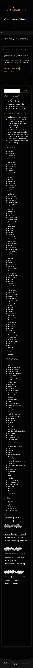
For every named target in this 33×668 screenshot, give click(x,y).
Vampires (11, 478)
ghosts (7, 540)
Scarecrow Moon (10, 567)
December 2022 (12, 164)
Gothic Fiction (12, 418)
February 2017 (12, 265)
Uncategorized (12, 470)
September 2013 (12, 341)
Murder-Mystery (13, 442)
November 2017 (12, 245)
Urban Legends (12, 474)
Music (10, 444)
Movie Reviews (12, 440)
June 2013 (10, 348)
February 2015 (12, 314)
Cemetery (11, 389)
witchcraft (16, 580)
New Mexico (16, 550)
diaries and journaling (14, 406)
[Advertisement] (16, 623)
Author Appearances (14, 367)
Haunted (10, 423)
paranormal (20, 557)
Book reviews (12, 382)
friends (20, 537)
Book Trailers (12, 386)
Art (9, 365)
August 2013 (11, 343)
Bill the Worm (19, 521)
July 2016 (10, 279)
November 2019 (12, 198)
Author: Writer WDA (18, 663)
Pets (9, 448)
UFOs (9, 467)
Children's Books (13, 395)
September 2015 (12, 301)
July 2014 (10, 326)
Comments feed (12, 508)
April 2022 (11, 169)
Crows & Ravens (12, 399)
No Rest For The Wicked (15, 446)
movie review (9, 547)
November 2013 (12, 337)
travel (15, 577)
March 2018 (11, 237)
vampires (22, 577)
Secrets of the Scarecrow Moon (17, 461)
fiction (22, 534)
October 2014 (12, 322)
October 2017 (12, 247)
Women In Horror (13, 485)
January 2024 (11, 160)
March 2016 (11, 288)
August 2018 (11, 226)
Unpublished (12, 472)
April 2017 (11, 260)
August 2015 (11, 303)
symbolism (19, 573)
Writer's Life (11, 489)
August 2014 (11, 324)
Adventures (11, 363)
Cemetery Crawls (13, 391)
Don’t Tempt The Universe (15, 102)
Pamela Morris (22, 55)
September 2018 (12, 224)
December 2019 (12, 196)
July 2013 (10, 346)
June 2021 (10, 179)
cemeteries (15, 524)
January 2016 (11, 292)
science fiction (10, 570)
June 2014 (10, 329)
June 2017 (10, 256)
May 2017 (10, 258)
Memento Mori (12, 433)
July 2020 (10, 190)
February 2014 (12, 333)
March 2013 (11, 354)
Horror (10, 425)
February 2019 (12, 213)
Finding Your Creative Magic (16, 106)
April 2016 (11, 286)
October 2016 (12, 273)
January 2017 (11, 267)
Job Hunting (11, 429)
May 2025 (10, 151)
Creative (10, 397)
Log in (9, 504)
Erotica (10, 408)
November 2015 (12, 297)
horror (7, 544)
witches (7, 583)
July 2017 (10, 254)
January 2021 (11, 183)
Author (16, 517)
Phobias (10, 450)
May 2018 (10, 233)
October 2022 (12, 166)
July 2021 (10, 177)
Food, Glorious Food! (14, 414)
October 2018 (12, 222)
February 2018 (12, 239)
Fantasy (10, 412)
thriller (8, 577)
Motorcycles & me (13, 438)
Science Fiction (12, 459)
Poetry (10, 453)
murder (18, 547)
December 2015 (12, 294)
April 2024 (11, 154)
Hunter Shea (16, 544)
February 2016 (12, 290)
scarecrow (20, 563)
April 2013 (11, 352)
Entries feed (11, 506)
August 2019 (11, 205)
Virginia (7, 580)
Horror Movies (12, 427)
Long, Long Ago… (13, 100)
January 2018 (11, 241)
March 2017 (11, 262)
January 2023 (11, 162)
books (7, 524)
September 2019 (12, 203)
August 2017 (11, 252)
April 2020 (11, 194)
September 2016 (12, 275)
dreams (7, 534)
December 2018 (12, 218)
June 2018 (10, 230)
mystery (7, 550)
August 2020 (11, 188)
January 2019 (11, 215)
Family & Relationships (15, 410)
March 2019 (11, 211)
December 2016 (12, 269)
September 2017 (12, 250)
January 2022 (11, 175)
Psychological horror (14, 455)
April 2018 (11, 235)
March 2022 (11, 171)
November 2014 (12, 320)
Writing (10, 491)
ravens (14, 560)
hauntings (23, 540)
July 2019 (10, 207)
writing (15, 583)
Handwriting (11, 421)
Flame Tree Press (10, 537)
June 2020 (11, 192)
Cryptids (10, 401)
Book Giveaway (12, 378)
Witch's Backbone (13, 480)
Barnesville (9, 521)
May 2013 (10, 350)
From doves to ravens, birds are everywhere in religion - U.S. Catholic (17, 121)
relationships (9, 563)
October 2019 (12, 201)
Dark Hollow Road (13, 403)
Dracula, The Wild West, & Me (16, 108)
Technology (11, 463)
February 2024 (12, 158)
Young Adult (11, 493)
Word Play (11, 487)
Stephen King (9, 573)
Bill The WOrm (12, 376)
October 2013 (12, 339)
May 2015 (10, 309)
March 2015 (11, 311)
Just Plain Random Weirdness (16, 431)
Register (10, 502)
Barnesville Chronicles (14, 374)
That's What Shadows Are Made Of (18, 465)
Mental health (9, 71)
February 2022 (12, 173)
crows (7, 531)
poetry (7, 560)
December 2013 (12, 335)
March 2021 (11, 181)
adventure (8, 517)
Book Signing (12, 384)
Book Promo (11, 380)
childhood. (8, 527)
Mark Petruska (12, 117)
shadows (20, 570)
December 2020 (12, 186)
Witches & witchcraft (14, 482)
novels (24, 554)
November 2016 (12, 271)
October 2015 (12, 299)
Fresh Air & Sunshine (14, 416)
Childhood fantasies (11, 68)
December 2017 (12, 243)
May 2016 (10, 284)
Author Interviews (13, 369)
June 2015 (10, 307)
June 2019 (10, 209)
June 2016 (10, 282)
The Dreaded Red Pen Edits (16, 104)
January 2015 (11, 316)
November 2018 (12, 220)
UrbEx (10, 476)
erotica (14, 534)
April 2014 (11, 331)
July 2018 (10, 228)
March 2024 (11, 156)
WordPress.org (12, 510)
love (24, 544)
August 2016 (11, 277)
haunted (15, 540)
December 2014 (12, 318)
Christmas (18, 527)
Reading (10, 457)
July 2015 (10, 305)
